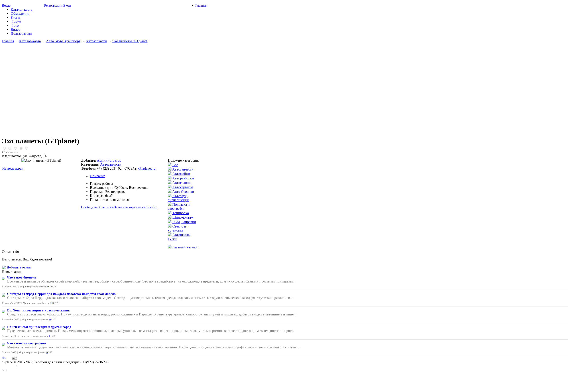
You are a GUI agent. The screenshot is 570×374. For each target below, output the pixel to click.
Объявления (20, 13)
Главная (201, 5)
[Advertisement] (285, 87)
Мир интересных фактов (33, 286)
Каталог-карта (21, 9)
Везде (6, 5)
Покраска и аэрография (179, 206)
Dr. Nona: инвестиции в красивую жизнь (38, 310)
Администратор (109, 160)
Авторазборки (183, 178)
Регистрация (53, 5)
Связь (22, 366)
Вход (67, 5)
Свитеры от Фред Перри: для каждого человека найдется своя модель (61, 294)
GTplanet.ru (146, 168)
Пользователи (21, 33)
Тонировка (180, 213)
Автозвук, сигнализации (178, 198)
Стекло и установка (177, 228)
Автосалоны (181, 183)
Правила (9, 366)
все (14, 358)
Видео (15, 29)
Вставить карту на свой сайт (135, 207)
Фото (15, 25)
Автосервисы (182, 187)
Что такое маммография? (27, 343)
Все (175, 165)
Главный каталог (185, 247)
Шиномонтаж (182, 217)
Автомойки (181, 174)
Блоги (15, 17)
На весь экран (12, 168)
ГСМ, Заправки (184, 222)
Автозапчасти (96, 41)
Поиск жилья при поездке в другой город (39, 327)
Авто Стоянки (183, 191)
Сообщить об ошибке (97, 207)
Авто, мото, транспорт (63, 41)
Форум (16, 21)
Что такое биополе (21, 277)
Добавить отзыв (19, 267)
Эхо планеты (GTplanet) (130, 41)
